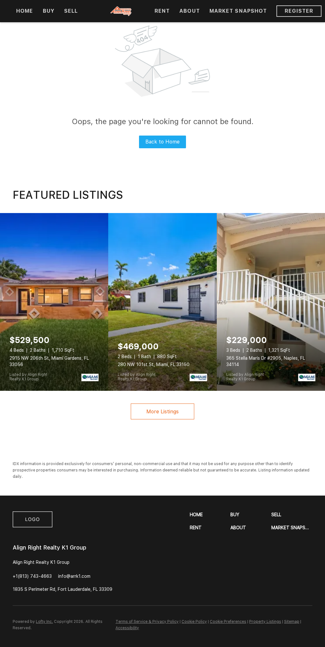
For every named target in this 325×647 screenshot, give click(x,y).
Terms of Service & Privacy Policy (147, 621)
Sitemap (291, 621)
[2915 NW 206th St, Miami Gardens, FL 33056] (54, 302)
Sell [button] (71, 11)
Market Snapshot (238, 11)
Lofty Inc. (44, 621)
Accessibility (127, 628)
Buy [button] (49, 11)
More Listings (162, 412)
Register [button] (299, 11)
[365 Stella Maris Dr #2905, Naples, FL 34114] (271, 302)
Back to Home (162, 142)
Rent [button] (162, 11)
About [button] (189, 11)
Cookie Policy (194, 621)
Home (24, 11)
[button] (210, 514)
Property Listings (265, 621)
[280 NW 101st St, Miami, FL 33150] (162, 302)
